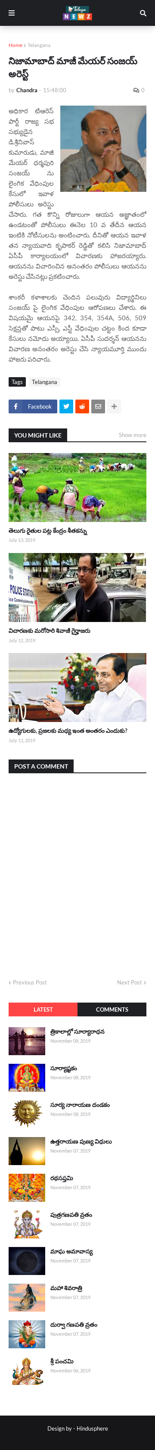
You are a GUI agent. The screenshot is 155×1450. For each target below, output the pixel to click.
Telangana (39, 45)
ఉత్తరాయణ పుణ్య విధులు (81, 1141)
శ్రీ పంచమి (62, 1361)
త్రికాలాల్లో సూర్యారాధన (77, 1031)
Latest (43, 1009)
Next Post (129, 982)
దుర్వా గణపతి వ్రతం (73, 1324)
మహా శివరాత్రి (66, 1287)
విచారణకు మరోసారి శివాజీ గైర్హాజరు (49, 630)
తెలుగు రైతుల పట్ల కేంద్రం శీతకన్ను (48, 530)
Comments (112, 1009)
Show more (132, 434)
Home (15, 45)
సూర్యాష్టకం (63, 1068)
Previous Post (30, 982)
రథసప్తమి (61, 1177)
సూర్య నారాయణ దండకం (80, 1104)
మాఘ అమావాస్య (71, 1251)
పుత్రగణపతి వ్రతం (71, 1214)
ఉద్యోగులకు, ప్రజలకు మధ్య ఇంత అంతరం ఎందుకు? (68, 730)
